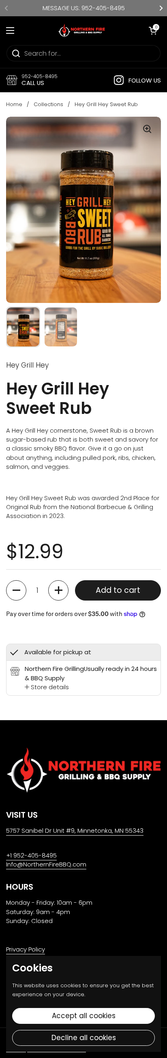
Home (14, 104)
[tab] (47, 687)
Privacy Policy (25, 949)
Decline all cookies (83, 1038)
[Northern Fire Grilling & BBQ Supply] (81, 30)
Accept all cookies (84, 1016)
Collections (48, 104)
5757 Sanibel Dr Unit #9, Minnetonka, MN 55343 (74, 830)
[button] (16, 590)
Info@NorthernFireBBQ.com (46, 864)
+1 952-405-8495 (31, 855)
